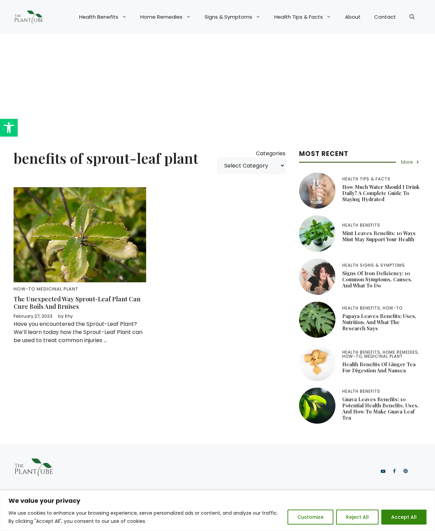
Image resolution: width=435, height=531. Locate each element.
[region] (217, 511)
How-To (24, 289)
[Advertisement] (217, 84)
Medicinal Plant (57, 289)
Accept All (404, 517)
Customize (310, 517)
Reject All (357, 517)
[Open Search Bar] (412, 17)
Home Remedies (161, 16)
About (353, 16)
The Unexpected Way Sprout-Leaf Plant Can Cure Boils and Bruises (77, 303)
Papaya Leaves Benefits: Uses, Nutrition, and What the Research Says (379, 322)
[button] (9, 128)
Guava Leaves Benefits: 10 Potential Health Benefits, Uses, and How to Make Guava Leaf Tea (380, 408)
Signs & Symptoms (228, 16)
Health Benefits (98, 16)
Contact (385, 16)
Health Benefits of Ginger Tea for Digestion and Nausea (379, 367)
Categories (270, 153)
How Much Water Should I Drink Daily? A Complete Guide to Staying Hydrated (380, 192)
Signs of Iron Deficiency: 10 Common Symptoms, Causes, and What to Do (377, 279)
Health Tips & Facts (298, 16)
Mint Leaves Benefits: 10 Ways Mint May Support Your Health (379, 236)
